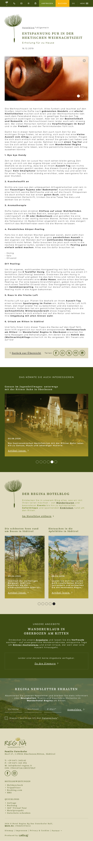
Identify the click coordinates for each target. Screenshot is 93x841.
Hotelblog (28, 27)
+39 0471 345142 (17, 760)
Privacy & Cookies (39, 830)
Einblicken (66, 508)
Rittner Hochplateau (26, 645)
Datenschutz (49, 718)
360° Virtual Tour (17, 808)
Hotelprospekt (15, 810)
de (73, 3)
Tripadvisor (14, 787)
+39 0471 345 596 (17, 763)
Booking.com (14, 790)
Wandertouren (65, 503)
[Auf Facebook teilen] (56, 353)
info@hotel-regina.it (20, 765)
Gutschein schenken (19, 813)
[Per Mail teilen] (75, 353)
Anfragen (47, 3)
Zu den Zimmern (45, 663)
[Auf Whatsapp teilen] (62, 353)
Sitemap (9, 830)
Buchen (62, 3)
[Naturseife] (46, 79)
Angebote (42, 640)
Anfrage (11, 803)
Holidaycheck (15, 785)
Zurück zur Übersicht (26, 353)
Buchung (12, 805)
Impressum (21, 830)
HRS (9, 792)
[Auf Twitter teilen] (69, 353)
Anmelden (74, 709)
